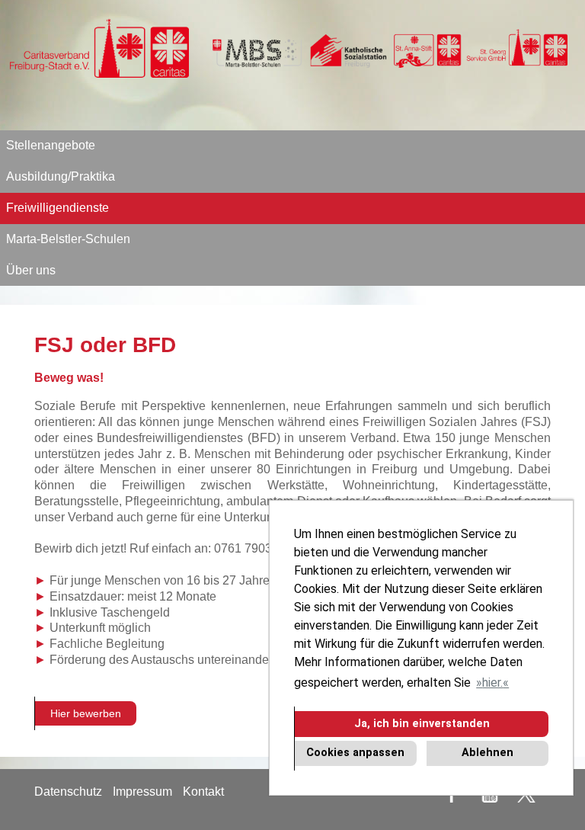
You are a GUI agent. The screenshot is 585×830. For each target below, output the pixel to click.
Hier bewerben (85, 713)
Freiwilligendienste (57, 207)
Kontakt (203, 791)
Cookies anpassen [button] (355, 752)
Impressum (142, 791)
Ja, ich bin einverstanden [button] (422, 723)
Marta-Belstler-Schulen (68, 238)
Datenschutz (68, 791)
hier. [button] (492, 682)
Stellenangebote (50, 145)
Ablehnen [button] (487, 752)
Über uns (31, 270)
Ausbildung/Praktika (60, 176)
